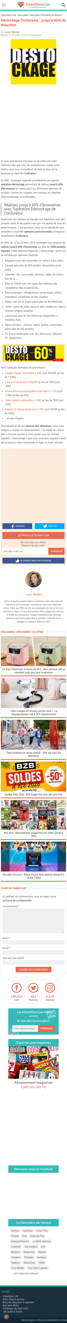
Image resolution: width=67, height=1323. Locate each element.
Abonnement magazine (33, 1084)
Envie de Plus (37, 1236)
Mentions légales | (29, 1320)
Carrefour (28, 1230)
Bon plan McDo (11, 1305)
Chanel (15, 1236)
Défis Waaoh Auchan (13, 1299)
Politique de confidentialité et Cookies (52, 1320)
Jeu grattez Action (12, 1311)
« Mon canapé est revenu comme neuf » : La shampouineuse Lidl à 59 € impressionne (33, 712)
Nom (5, 938)
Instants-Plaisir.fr (20, 1241)
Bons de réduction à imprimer (18, 1302)
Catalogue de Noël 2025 (15, 1308)
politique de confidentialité (17, 900)
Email (6, 948)
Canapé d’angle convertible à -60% (23, 373)
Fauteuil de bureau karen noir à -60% (24, 409)
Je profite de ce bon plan (33, 535)
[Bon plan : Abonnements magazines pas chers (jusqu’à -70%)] (33, 828)
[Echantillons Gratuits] (33, 7)
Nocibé (42, 1252)
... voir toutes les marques (25, 1273)
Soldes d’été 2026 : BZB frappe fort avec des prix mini (33, 794)
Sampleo (41, 1257)
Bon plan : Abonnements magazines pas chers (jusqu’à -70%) (33, 834)
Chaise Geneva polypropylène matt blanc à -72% (31, 391)
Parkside (28, 1257)
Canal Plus (42, 1230)
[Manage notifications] (6, 1316)
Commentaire (11, 906)
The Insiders (31, 1246)
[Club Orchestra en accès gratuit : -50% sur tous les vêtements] (33, 748)
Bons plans (23, 15)
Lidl (43, 1246)
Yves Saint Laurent (37, 1268)
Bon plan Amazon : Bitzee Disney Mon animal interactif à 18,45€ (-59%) (33, 876)
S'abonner (56, 551)
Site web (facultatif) (13, 958)
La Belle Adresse (42, 1241)
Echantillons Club (8, 15)
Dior (24, 1236)
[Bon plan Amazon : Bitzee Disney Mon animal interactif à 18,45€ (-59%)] (33, 870)
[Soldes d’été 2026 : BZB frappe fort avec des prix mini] (33, 790)
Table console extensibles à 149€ (23, 400)
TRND (42, 1262)
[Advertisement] (33, 121)
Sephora (15, 1262)
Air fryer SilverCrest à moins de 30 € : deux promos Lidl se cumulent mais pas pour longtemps (33, 671)
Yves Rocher (17, 1268)
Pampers (15, 1257)
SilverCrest (29, 1262)
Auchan (15, 1230)
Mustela (15, 1252)
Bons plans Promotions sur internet (46, 15)
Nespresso (28, 1252)
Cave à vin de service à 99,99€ (21, 382)
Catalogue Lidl (10, 1296)
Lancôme (16, 1246)
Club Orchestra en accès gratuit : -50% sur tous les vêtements (33, 754)
